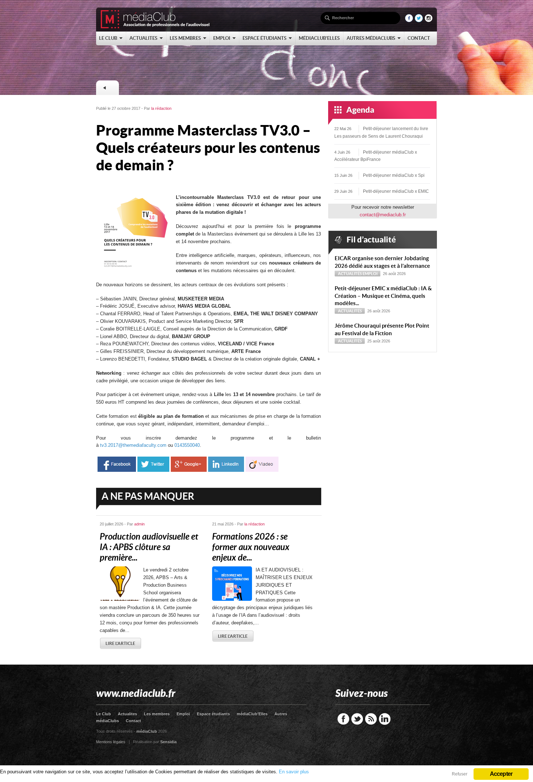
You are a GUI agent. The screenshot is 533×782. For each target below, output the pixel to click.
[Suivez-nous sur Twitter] (419, 20)
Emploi (370, 273)
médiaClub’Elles (252, 714)
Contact (133, 721)
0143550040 (187, 445)
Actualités (350, 273)
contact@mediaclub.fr (383, 214)
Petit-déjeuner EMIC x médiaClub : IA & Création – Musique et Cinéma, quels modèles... (383, 296)
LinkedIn (385, 719)
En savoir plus (294, 771)
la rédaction (161, 108)
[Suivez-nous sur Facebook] (409, 20)
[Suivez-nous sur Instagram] (429, 20)
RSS (371, 719)
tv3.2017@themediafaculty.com (133, 445)
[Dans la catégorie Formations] (107, 87)
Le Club (103, 714)
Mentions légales (110, 742)
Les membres (157, 714)
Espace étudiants (213, 714)
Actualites (127, 714)
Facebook (343, 719)
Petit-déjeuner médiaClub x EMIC (396, 191)
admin (139, 524)
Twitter (357, 719)
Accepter (501, 774)
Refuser (459, 774)
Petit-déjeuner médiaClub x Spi (394, 175)
